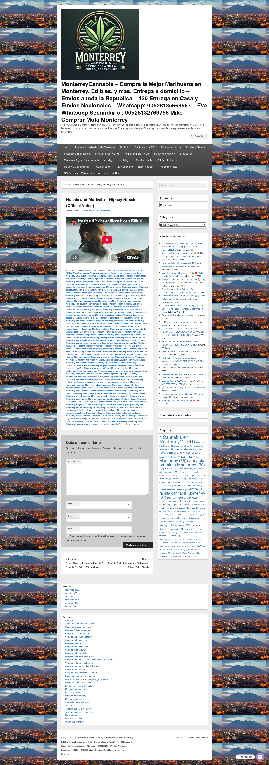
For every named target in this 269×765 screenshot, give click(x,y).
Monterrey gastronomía (76, 340)
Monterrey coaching (107, 301)
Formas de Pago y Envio (107, 153)
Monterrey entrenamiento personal (123, 323)
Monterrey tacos (128, 399)
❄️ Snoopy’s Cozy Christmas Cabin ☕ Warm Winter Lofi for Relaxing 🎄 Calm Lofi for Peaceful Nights (182, 246)
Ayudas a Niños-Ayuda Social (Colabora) (95, 147)
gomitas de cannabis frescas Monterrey (179, 507)
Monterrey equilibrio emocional (94, 326)
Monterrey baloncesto (95, 287)
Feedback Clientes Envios (77, 153)
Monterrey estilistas (119, 329)
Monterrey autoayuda (101, 284)
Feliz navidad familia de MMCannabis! (179, 315)
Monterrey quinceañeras (88, 382)
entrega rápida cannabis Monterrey (182, 493)
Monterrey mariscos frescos (118, 345)
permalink (135, 424)
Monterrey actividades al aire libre (126, 273)
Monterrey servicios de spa (78, 396)
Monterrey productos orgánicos (99, 379)
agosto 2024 (70, 606)
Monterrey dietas (135, 317)
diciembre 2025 (72, 589)
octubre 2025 (71, 593)
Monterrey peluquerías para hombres (114, 371)
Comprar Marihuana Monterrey (78, 636)
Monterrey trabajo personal (119, 407)
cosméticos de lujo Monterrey (185, 479)
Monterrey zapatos (74, 424)
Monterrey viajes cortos (122, 418)
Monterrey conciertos (92, 306)
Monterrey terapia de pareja (110, 401)
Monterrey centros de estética (131, 295)
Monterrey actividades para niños (91, 278)
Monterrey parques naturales (121, 365)
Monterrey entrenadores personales (91, 323)
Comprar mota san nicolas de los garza (83, 666)
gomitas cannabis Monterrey (189, 504)
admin (91, 210)
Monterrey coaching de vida (129, 301)
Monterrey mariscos (95, 345)
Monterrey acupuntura (116, 278)
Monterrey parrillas (119, 368)
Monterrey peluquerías (87, 371)
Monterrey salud (73, 390)
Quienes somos (104, 166)
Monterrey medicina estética (116, 348)
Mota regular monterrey (75, 695)
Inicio (66, 147)
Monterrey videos (73, 692)
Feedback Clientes (195, 147)
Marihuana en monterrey (76, 689)
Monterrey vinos (82, 421)
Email (70, 516)
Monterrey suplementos (76, 399)
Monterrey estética (100, 329)
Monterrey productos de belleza (118, 376)
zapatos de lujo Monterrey (184, 556)
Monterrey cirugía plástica (85, 301)
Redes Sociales (145, 166)
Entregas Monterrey (171, 147)
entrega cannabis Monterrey (174, 489)
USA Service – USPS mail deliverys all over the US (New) (92, 173)
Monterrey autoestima (122, 284)
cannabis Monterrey (178, 458)
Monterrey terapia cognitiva (84, 401)
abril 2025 (69, 596)
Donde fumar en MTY (145, 147)
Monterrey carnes (116, 292)
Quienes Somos (125, 166)
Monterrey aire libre (136, 278)
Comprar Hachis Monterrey (77, 633)
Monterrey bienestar (82, 289)
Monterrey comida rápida (120, 303)
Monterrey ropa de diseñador (131, 387)
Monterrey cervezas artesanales (80, 298)
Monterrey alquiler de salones (119, 281)
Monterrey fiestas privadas (102, 337)
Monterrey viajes (103, 418)
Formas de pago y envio (137, 153)
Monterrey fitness (123, 337)
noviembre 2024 (72, 602)
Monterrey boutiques (82, 292)
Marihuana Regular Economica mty (81, 160)
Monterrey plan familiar (91, 373)
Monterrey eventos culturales (110, 331)
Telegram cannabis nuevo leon (79, 711)
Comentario (74, 461)
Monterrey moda (124, 351)
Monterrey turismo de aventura (97, 415)
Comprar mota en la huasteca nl (79, 656)
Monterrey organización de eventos (110, 362)
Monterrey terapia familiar (134, 401)
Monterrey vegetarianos (84, 418)
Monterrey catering (133, 292)
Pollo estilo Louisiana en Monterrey (177, 367)
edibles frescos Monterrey (191, 485)
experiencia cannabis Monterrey (175, 500)
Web (70, 528)
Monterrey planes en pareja (115, 373)
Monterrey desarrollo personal (113, 317)
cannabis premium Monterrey (182, 462)
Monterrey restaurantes (92, 387)
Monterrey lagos (139, 340)
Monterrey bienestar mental (104, 289)
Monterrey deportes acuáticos (108, 315)
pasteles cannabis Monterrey (179, 529)
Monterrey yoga (135, 421)
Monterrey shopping (100, 396)
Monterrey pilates (139, 371)
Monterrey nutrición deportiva (109, 359)
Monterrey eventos (88, 331)
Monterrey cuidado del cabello (95, 312)
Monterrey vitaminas (99, 421)
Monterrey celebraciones (77, 295)
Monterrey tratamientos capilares (101, 410)
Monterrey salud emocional (93, 390)
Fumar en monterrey (164, 153)
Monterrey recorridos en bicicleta (114, 382)
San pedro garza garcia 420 (77, 702)
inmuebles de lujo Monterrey (189, 511)
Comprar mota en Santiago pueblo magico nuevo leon (89, 659)
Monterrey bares (113, 287)
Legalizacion (186, 153)
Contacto (124, 147)
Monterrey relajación (121, 385)
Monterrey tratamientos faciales (91, 412)
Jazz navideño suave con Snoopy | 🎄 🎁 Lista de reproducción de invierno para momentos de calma (183, 256)
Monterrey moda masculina (87, 354)
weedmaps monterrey (75, 721)
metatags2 (125, 160)
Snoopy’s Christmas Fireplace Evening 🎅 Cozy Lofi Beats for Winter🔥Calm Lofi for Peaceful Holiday (183, 282)
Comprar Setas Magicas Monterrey (81, 672)
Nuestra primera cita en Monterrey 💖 (179, 400)
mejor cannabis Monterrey (176, 518)
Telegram (69, 705)
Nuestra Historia (144, 160)
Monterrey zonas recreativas (96, 424)
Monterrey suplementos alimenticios (104, 399)
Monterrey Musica (82, 357)
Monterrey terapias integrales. (130, 404)
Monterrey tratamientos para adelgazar (123, 412)
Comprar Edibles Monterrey (77, 630)
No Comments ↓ (104, 210)
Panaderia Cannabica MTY (77, 166)
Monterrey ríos (110, 387)
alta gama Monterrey (183, 446)
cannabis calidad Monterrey (175, 452)
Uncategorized (71, 715)
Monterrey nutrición (86, 359)
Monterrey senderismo (107, 393)
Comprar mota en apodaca (77, 653)
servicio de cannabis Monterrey (182, 547)
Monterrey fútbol (139, 337)
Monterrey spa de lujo (119, 396)
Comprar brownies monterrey (78, 626)
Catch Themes (201, 737)
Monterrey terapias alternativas (102, 404)
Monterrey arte (84, 284)
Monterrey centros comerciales (103, 295)
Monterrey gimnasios (97, 340)
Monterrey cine (120, 298)
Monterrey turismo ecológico (124, 415)
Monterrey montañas (128, 354)
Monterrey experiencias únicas (90, 334)
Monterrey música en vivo (102, 357)
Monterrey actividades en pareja (111, 275)
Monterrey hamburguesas (119, 340)
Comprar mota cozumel (75, 649)
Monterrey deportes (85, 315)
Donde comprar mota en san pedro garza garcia (86, 679)
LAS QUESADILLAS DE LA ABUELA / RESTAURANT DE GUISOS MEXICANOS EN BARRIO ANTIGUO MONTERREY (183, 331)
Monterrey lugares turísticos (105, 343)
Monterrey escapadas (119, 326)
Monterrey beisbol (130, 287)
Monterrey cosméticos (92, 309)
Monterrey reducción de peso (98, 385)
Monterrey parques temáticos (97, 368)
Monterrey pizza (73, 373)
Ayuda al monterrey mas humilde (80, 623)
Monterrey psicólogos (123, 379)
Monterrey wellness (118, 421)
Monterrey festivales (114, 334)
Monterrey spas (137, 396)
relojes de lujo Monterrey (174, 542)
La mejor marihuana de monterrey (80, 685)
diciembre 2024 (72, 599)
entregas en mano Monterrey (182, 497)
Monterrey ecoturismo (124, 320)
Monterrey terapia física (76, 404)
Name (71, 503)
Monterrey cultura (118, 312)
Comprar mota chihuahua (76, 646)
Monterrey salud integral (117, 390)
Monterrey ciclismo (104, 298)
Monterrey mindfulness (106, 351)
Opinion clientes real (167, 160)
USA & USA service (74, 718)
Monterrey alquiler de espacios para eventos (86, 281)
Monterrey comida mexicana (96, 303)
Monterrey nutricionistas (134, 359)
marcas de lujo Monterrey (193, 515)
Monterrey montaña (109, 354)
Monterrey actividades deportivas (81, 275)
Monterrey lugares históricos (79, 343)
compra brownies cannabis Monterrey (178, 468)
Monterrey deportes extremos (86, 317)
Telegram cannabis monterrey (78, 708)
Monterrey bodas (125, 289)
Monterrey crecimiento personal (117, 309)
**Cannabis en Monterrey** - (177, 439)
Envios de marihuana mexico (78, 682)
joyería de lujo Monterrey (170, 515)
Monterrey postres (95, 376)
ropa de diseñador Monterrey (183, 546)
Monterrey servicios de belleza (131, 393)
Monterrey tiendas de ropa (94, 407)
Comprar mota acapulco (76, 639)
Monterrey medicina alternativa (88, 348)
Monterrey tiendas (74, 407)
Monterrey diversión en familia (99, 320)
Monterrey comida (74, 303)
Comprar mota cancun (75, 643)
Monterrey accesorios (100, 273)
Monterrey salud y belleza (84, 393)
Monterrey (84, 273)
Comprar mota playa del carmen (79, 662)
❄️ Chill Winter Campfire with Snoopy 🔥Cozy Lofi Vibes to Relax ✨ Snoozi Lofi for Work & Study (182, 308)
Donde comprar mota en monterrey (81, 675)
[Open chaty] (260, 757)
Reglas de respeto (168, 166)
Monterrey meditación (85, 351)
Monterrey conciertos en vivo (116, 306)
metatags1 (109, 160)
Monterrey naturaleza (124, 357)
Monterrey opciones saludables (80, 362)
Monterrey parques (98, 365)
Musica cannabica (95, 270)
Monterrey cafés (100, 292)
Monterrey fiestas (81, 337)
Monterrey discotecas (75, 320)
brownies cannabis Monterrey (186, 449)
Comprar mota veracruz (75, 669)
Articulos (69, 620)
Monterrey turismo (74, 415)
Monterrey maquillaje (128, 343)
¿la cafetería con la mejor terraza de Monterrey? (183, 387)
